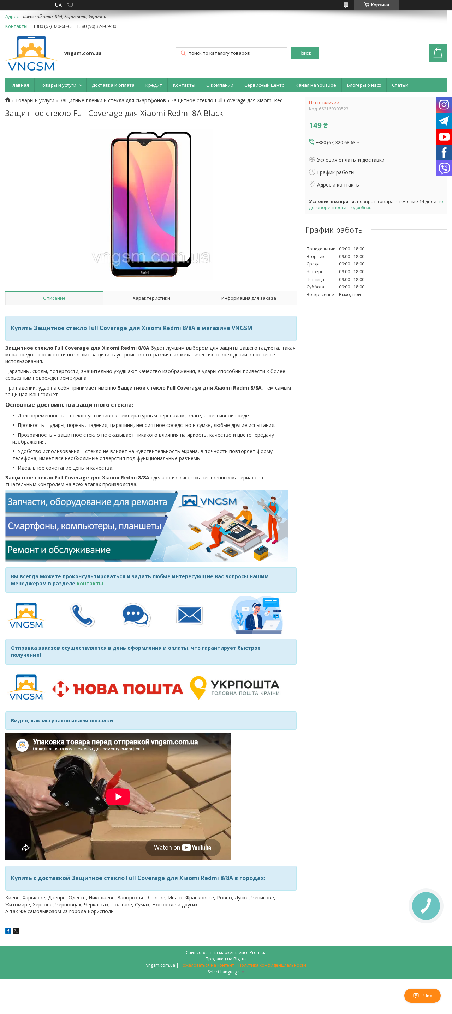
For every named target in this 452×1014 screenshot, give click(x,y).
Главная (20, 85)
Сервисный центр (264, 85)
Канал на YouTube (316, 85)
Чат (427, 995)
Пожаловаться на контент (207, 965)
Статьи (400, 85)
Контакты (184, 85)
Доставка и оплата (113, 85)
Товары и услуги (58, 85)
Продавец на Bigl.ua (226, 959)
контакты (90, 583)
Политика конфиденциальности (272, 965)
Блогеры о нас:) (364, 85)
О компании (219, 85)
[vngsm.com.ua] (31, 54)
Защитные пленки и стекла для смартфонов (113, 100)
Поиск (304, 53)
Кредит (153, 85)
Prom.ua (258, 952)
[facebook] (8, 931)
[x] (16, 931)
